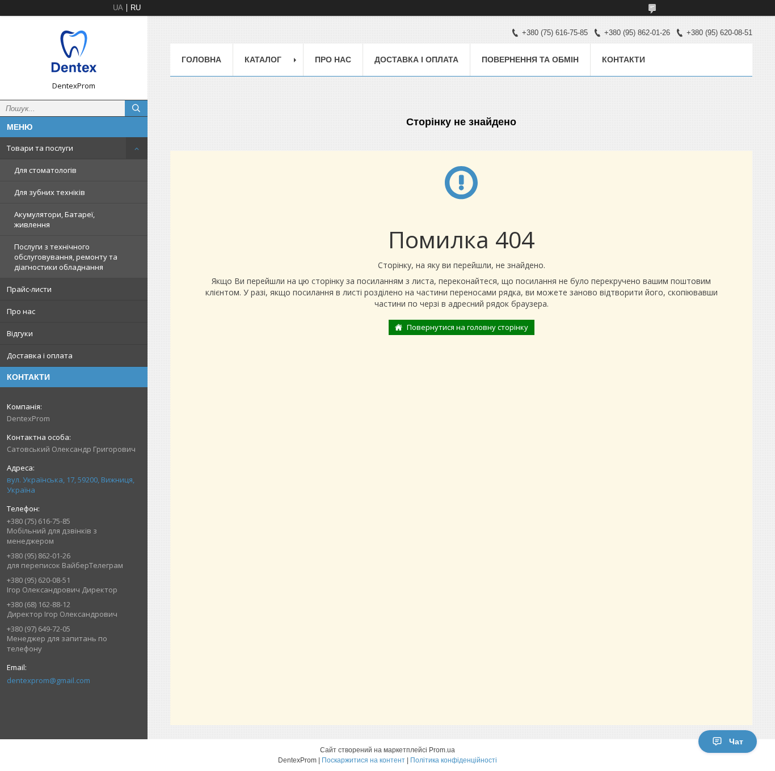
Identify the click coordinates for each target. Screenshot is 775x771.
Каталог (263, 59)
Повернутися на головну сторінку (467, 327)
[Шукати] (136, 108)
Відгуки (20, 333)
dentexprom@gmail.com (48, 680)
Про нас (21, 311)
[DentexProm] (74, 52)
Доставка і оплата (40, 355)
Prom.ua (442, 750)
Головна (201, 59)
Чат (736, 741)
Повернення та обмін (530, 59)
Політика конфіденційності (453, 760)
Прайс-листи (29, 289)
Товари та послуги (40, 148)
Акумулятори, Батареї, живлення (54, 219)
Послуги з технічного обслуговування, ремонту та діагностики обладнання (65, 257)
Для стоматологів (45, 170)
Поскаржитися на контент (363, 760)
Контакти (623, 59)
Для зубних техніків (49, 192)
